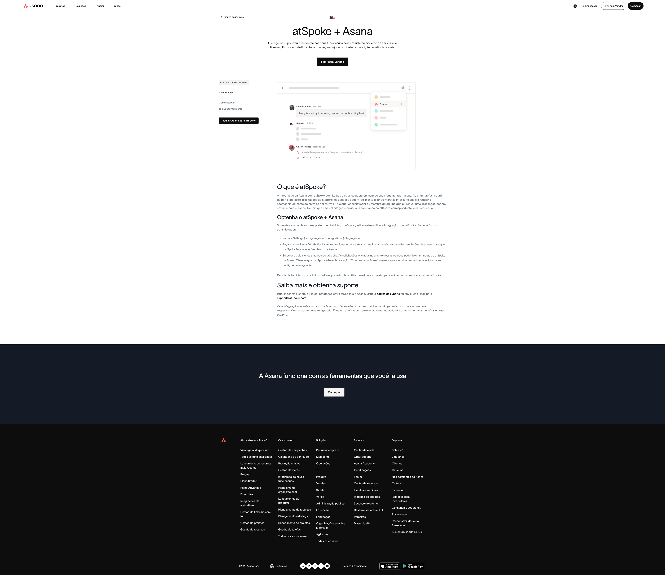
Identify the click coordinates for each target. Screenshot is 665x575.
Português (281, 566)
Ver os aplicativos (234, 17)
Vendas (321, 483)
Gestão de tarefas (289, 529)
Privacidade (399, 514)
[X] (303, 566)
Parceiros (360, 516)
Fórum (358, 476)
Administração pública (330, 503)
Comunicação (226, 102)
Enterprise (246, 494)
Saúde (320, 490)
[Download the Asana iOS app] (389, 566)
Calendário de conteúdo (293, 456)
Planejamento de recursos (294, 509)
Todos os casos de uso (292, 536)
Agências (322, 534)
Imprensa (398, 490)
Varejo (320, 496)
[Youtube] (327, 566)
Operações (323, 463)
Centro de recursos (366, 483)
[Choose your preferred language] (575, 6)
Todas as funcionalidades (256, 456)
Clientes (397, 463)
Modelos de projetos (367, 496)
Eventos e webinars (366, 490)
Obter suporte (362, 456)
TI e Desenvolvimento (230, 108)
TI (317, 470)
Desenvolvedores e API (368, 510)
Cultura (396, 483)
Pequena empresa (327, 450)
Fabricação (323, 516)
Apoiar (100, 6)
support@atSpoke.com (291, 297)
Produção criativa (289, 463)
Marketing (322, 456)
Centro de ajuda (364, 450)
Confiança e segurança (406, 507)
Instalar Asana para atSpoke (239, 120)
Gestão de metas (289, 470)
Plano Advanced (250, 487)
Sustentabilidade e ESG (407, 531)
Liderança (398, 456)
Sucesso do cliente (366, 503)
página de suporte (388, 293)
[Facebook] (321, 566)
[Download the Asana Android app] (412, 566)
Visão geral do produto (254, 450)
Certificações (362, 470)
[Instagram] (315, 566)
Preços (117, 6)
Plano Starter (248, 480)
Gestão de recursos (252, 529)
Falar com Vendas (613, 6)
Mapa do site (362, 523)
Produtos (60, 6)
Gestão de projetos (252, 522)
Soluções (81, 6)
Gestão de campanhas (292, 450)
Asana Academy (364, 463)
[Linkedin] (309, 566)
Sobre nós (398, 450)
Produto (321, 476)
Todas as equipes (327, 541)
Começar (635, 6)
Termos (347, 566)
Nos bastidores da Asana (408, 476)
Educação (322, 510)
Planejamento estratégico (294, 516)
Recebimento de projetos (294, 522)
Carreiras (397, 470)
